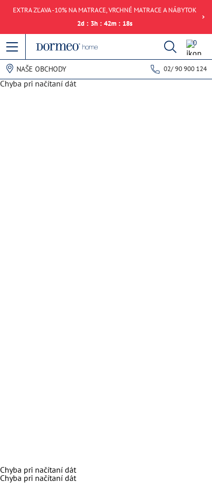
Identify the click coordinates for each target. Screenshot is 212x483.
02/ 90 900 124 (185, 68)
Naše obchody (41, 69)
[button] (13, 47)
